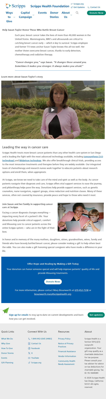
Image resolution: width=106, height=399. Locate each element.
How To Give (7, 348)
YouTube (35, 358)
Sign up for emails (18, 315)
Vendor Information (67, 356)
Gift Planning (7, 362)
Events (42, 12)
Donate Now (96, 13)
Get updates (96, 315)
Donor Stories (54, 15)
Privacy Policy (64, 339)
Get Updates (79, 7)
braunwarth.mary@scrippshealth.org (52, 294)
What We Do (7, 339)
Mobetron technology (30, 160)
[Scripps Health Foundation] (37, 6)
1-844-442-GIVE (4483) (41, 339)
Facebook (35, 348)
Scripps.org (79, 4)
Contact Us (95, 7)
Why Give (5, 343)
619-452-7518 (81, 290)
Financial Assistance (67, 351)
